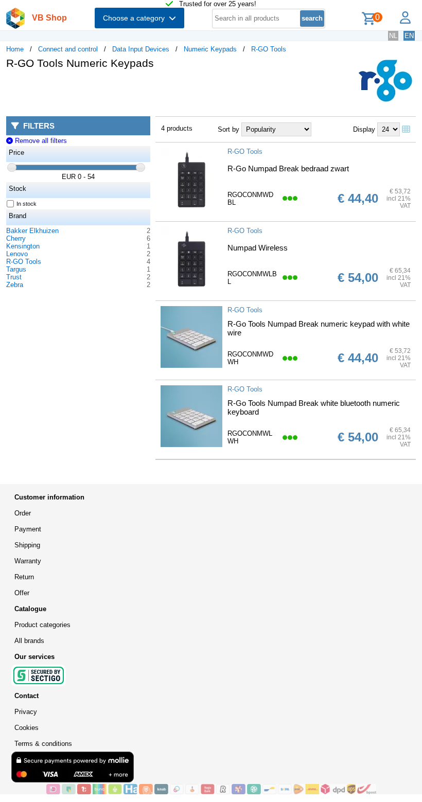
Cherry (16, 238)
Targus (16, 269)
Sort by (228, 129)
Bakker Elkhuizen (32, 231)
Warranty (27, 561)
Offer (21, 593)
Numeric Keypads (210, 49)
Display (364, 129)
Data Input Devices (140, 49)
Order (22, 513)
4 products (176, 128)
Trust (14, 277)
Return (24, 577)
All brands (29, 641)
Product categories (42, 625)
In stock (26, 204)
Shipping (27, 545)
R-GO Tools (268, 49)
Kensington (23, 246)
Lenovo (17, 254)
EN (409, 36)
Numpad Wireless (257, 247)
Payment (27, 529)
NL (393, 36)
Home (15, 49)
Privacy (25, 712)
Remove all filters (39, 141)
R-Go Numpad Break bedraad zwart (288, 168)
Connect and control (68, 49)
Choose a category (136, 18)
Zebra (14, 285)
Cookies (26, 728)
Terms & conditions (43, 743)
